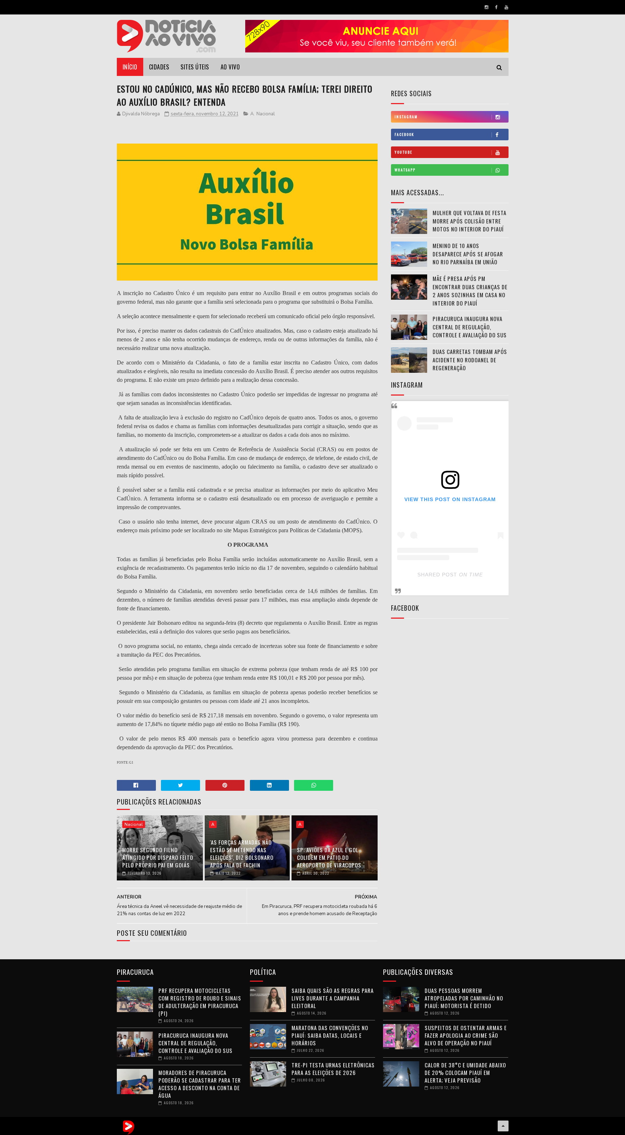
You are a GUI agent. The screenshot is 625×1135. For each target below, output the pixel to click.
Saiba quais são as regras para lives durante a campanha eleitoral (333, 998)
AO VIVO (230, 67)
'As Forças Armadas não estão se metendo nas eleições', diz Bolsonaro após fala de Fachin (241, 853)
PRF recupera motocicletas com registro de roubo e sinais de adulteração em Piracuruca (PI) (199, 1001)
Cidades (159, 67)
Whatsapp (405, 169)
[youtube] (506, 7)
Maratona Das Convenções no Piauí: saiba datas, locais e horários (330, 1035)
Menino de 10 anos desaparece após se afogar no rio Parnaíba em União (468, 254)
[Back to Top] (503, 1126)
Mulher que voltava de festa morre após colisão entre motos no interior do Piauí (469, 221)
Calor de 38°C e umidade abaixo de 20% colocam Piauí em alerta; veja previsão (465, 1072)
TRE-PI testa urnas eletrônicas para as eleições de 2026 (333, 1068)
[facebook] (496, 7)
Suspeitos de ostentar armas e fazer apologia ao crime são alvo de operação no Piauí (466, 1035)
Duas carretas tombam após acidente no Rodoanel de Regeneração (470, 359)
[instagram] (486, 7)
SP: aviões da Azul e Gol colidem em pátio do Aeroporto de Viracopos (329, 857)
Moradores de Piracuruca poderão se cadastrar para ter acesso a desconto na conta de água (199, 1083)
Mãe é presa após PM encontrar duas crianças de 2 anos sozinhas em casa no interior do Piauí (470, 290)
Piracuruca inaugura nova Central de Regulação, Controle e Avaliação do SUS (470, 327)
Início (130, 67)
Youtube (403, 152)
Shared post (437, 574)
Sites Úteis (194, 67)
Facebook (404, 134)
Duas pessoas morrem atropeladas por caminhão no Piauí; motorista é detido (464, 998)
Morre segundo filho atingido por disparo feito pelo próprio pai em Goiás (157, 857)
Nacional (265, 114)
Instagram (406, 116)
